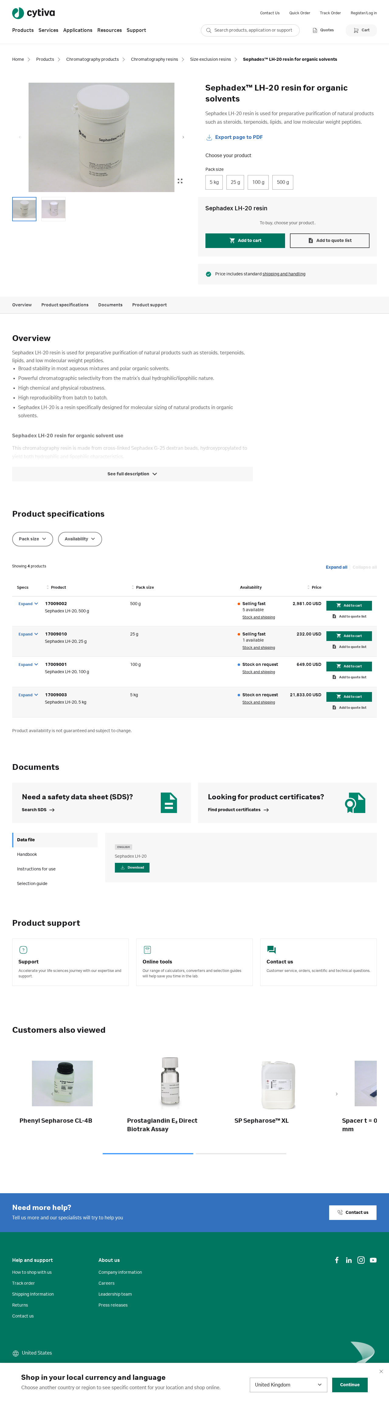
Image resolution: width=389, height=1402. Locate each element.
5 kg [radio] (214, 182)
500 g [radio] (283, 182)
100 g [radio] (258, 182)
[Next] (336, 1094)
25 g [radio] (235, 182)
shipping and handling (284, 274)
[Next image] (183, 137)
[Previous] (52, 1094)
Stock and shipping (259, 617)
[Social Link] (336, 1260)
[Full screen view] (180, 181)
